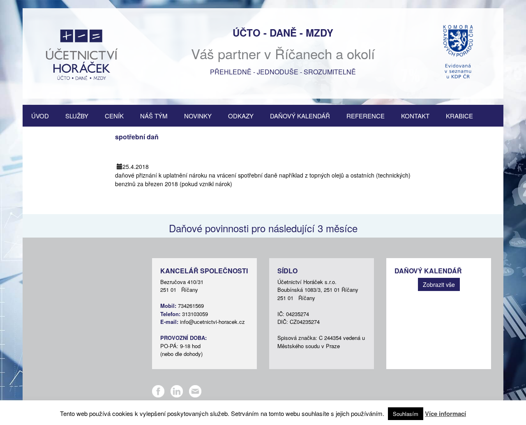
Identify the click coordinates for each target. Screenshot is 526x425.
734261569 (191, 306)
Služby (76, 115)
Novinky (198, 115)
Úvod (40, 115)
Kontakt (415, 115)
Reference (365, 115)
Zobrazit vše (439, 284)
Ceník (114, 115)
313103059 (195, 314)
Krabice (459, 115)
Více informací (445, 413)
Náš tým (154, 115)
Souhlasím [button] (405, 414)
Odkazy (241, 115)
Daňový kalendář (300, 115)
